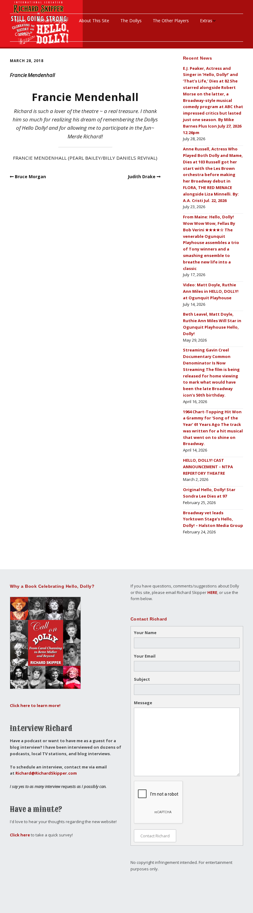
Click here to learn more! (35, 705)
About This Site (94, 20)
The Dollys (131, 20)
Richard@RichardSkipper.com (46, 773)
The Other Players (171, 20)
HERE (212, 592)
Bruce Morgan (30, 176)
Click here (20, 835)
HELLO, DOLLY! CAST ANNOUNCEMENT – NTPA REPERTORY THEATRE (208, 466)
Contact (23, 34)
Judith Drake (142, 176)
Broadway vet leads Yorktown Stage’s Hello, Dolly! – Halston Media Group (213, 519)
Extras (206, 20)
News (20, 20)
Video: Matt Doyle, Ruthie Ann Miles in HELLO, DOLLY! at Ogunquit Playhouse (210, 291)
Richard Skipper (52, 20)
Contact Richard (155, 836)
